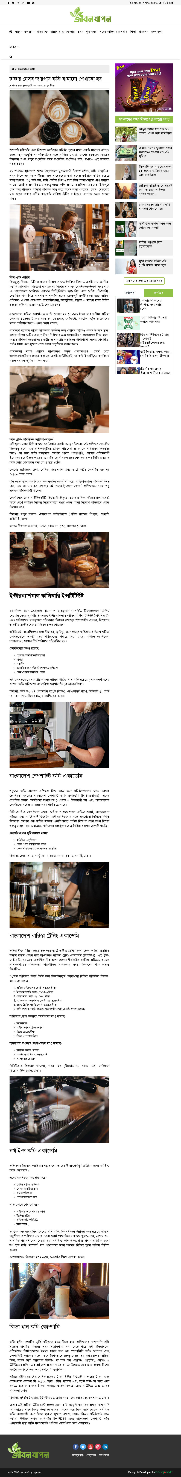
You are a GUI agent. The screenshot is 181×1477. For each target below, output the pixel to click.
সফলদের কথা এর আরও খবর (144, 281)
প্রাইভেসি (91, 1455)
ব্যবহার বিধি (78, 1455)
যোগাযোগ (103, 1455)
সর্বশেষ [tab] (130, 293)
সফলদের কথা (26, 69)
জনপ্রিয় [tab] (159, 293)
